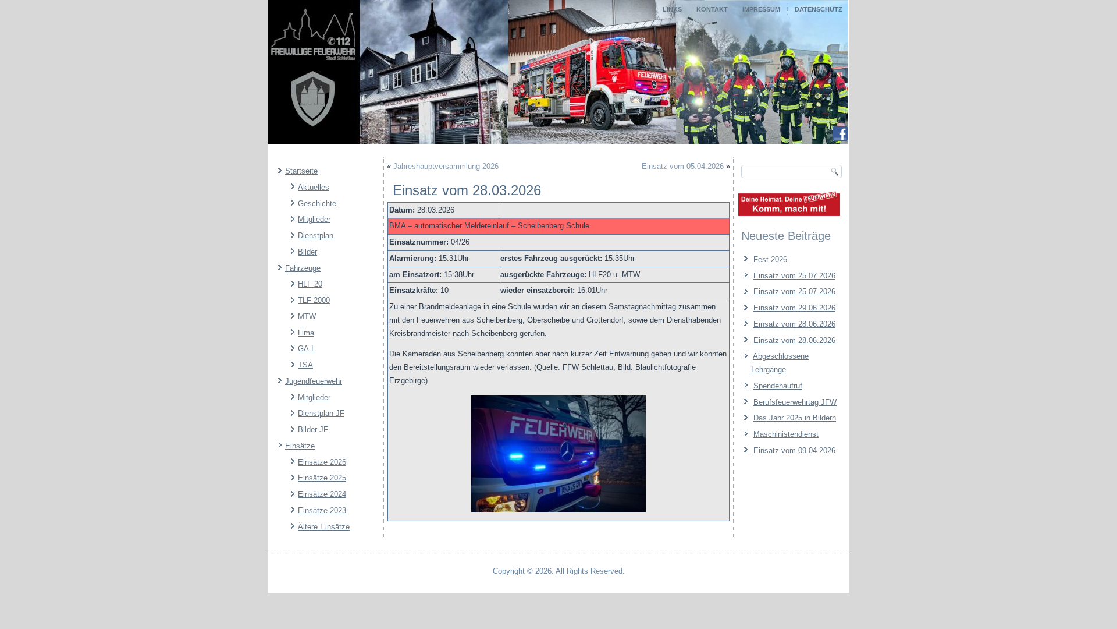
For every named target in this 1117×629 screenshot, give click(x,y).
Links (672, 9)
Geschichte (317, 203)
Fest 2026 (770, 259)
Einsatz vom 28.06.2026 (794, 324)
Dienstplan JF (321, 413)
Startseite (301, 171)
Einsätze (300, 445)
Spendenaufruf (777, 385)
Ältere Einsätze (324, 526)
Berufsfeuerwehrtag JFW (795, 402)
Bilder (307, 252)
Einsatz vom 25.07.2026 (794, 275)
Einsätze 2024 (322, 494)
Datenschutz (818, 9)
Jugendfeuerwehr (313, 381)
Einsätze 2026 (322, 462)
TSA (305, 365)
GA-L (306, 348)
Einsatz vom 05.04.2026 (683, 166)
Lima (306, 332)
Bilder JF (313, 429)
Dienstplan (315, 235)
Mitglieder (314, 219)
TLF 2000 (314, 300)
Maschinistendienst (786, 434)
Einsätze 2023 (322, 510)
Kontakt (712, 9)
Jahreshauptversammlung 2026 (446, 166)
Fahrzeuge (303, 268)
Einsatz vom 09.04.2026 (794, 450)
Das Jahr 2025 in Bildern (794, 418)
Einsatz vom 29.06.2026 (794, 307)
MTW (307, 316)
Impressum (761, 9)
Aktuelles (313, 187)
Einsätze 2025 (322, 477)
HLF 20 (310, 284)
